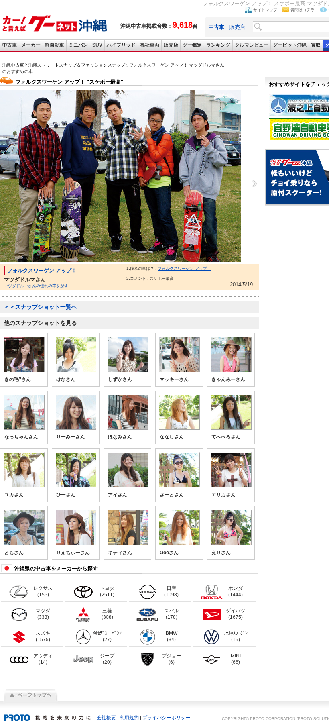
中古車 (9, 45)
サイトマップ (265, 10)
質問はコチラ (302, 10)
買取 (316, 45)
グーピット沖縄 (290, 45)
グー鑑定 (192, 45)
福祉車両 (149, 45)
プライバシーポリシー (166, 717)
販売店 (237, 27)
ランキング (218, 45)
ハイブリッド (121, 45)
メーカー (31, 45)
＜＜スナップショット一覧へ (40, 307)
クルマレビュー (251, 45)
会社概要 (106, 717)
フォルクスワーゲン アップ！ (42, 270)
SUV (97, 45)
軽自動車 (54, 45)
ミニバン (78, 45)
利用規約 (129, 717)
